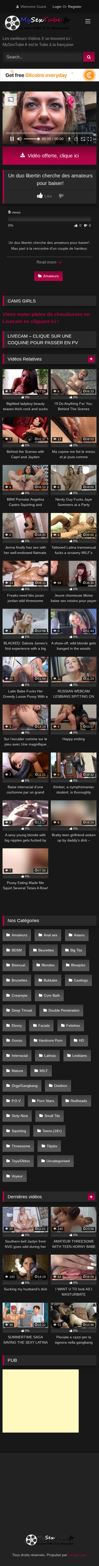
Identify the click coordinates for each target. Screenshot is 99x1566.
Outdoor (60, 1086)
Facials (44, 1025)
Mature (17, 1071)
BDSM (17, 950)
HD (81, 1040)
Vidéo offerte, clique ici (52, 155)
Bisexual (18, 965)
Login (57, 7)
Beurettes (46, 950)
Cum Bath (52, 995)
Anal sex (50, 935)
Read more (47, 262)
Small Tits (52, 1116)
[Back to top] (83, 1551)
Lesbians (79, 1056)
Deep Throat (22, 1010)
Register (74, 7)
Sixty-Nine (20, 1116)
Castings (81, 980)
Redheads (79, 1101)
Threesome (21, 1146)
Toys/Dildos (21, 1161)
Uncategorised (58, 1161)
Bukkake (50, 980)
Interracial (20, 1056)
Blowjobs (78, 965)
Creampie (19, 995)
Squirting (19, 1131)
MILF (44, 1071)
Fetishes (73, 1025)
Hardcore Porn (50, 1040)
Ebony (17, 1025)
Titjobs (52, 1146)
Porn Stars (45, 1101)
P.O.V (16, 1101)
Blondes (48, 965)
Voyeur (17, 1176)
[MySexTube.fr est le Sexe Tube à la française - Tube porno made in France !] (41, 24)
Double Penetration (63, 1010)
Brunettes (19, 980)
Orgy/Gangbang (25, 1086)
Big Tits (76, 950)
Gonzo (17, 1040)
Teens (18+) (52, 1131)
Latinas (50, 1056)
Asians (79, 935)
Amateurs (51, 276)
